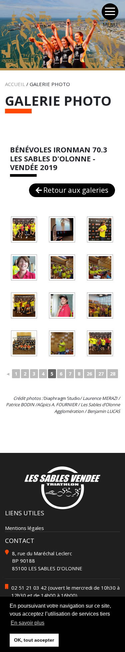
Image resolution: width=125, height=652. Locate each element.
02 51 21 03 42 (29, 587)
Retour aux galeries (75, 190)
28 (112, 374)
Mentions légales (24, 528)
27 (101, 374)
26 (89, 374)
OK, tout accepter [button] (34, 640)
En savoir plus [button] (27, 623)
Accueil (15, 84)
